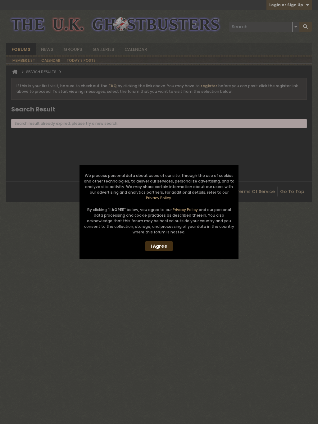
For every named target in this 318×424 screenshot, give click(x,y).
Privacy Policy (158, 198)
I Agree (159, 246)
